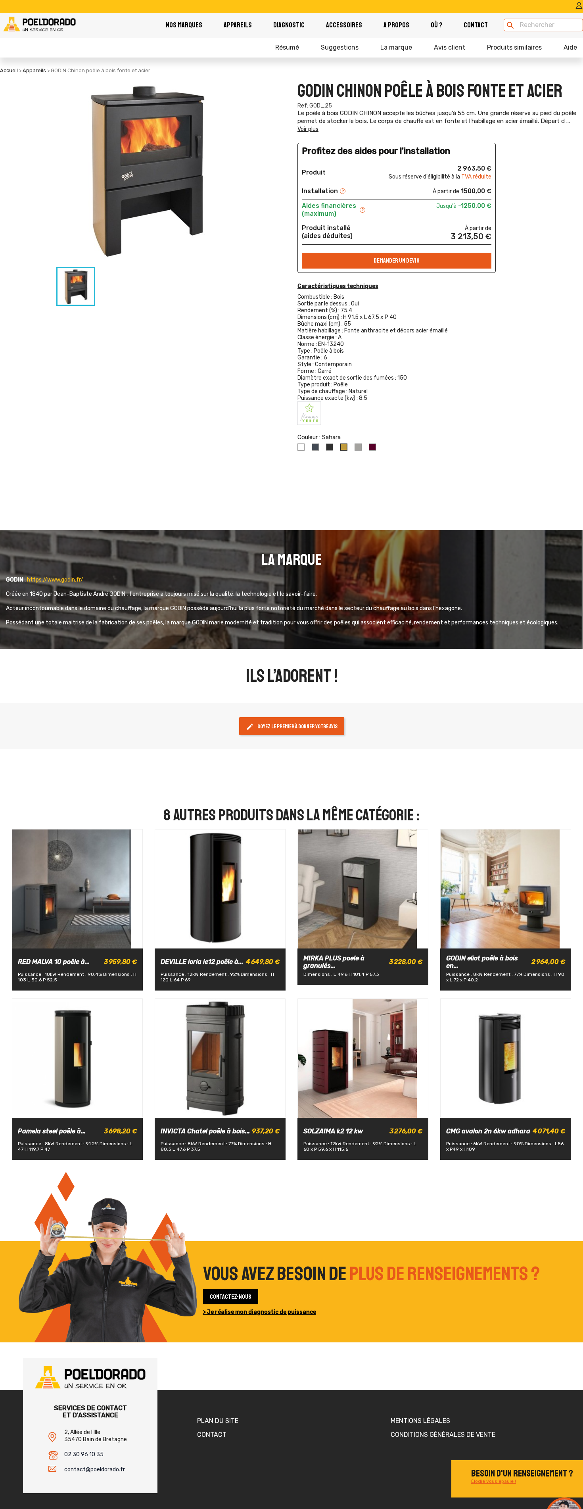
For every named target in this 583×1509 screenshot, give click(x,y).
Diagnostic (289, 25)
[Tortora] (83, 1110)
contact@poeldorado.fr (94, 1469)
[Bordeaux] (90, 941)
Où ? (436, 25)
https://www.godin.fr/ (55, 579)
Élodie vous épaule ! (493, 1481)
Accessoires (344, 25)
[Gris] (205, 941)
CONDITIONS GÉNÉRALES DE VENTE (443, 1434)
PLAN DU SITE (217, 1421)
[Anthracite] (505, 941)
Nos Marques (184, 25)
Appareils (238, 25)
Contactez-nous (230, 1297)
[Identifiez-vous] (579, 7)
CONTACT (211, 1434)
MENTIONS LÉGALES (420, 1421)
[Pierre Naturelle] (376, 941)
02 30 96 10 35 (84, 1454)
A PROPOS (396, 25)
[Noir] (77, 941)
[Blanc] (63, 941)
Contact (476, 25)
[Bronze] (69, 1110)
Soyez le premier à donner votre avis (292, 727)
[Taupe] (348, 941)
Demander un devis (397, 261)
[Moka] (233, 941)
